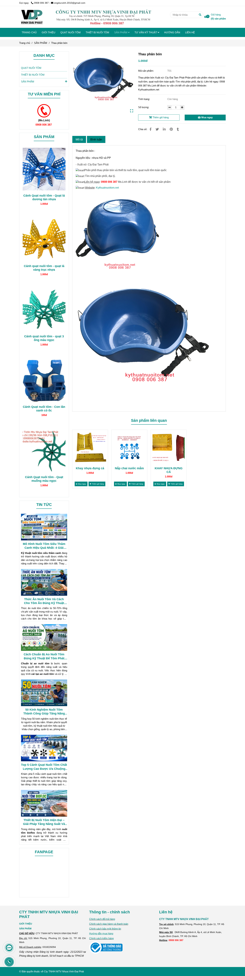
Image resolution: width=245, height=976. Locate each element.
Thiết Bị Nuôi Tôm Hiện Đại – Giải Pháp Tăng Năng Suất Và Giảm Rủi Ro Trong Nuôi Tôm (44, 822)
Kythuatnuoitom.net (107, 187)
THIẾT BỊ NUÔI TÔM (97, 32)
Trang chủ (24, 42)
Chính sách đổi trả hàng (102, 919)
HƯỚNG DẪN (172, 32)
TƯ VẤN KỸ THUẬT (146, 32)
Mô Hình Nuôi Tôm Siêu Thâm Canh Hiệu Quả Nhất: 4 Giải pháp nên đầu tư (44, 546)
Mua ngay (207, 117)
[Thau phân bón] (85, 17)
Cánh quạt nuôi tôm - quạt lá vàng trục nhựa (44, 267)
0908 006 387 (41, 3)
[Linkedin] (164, 129)
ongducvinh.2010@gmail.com (69, 3)
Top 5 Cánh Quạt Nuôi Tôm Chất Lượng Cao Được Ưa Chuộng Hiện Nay (44, 767)
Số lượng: (144, 107)
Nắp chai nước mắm (129, 468)
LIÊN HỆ (190, 32)
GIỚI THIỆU (48, 32)
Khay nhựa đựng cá (90, 468)
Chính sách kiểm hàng (101, 938)
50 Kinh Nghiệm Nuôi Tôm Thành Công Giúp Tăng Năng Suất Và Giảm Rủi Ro (44, 712)
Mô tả (79, 139)
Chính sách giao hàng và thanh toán (108, 923)
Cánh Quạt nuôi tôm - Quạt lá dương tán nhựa (44, 197)
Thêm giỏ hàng (160, 117)
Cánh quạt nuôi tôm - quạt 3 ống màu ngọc (44, 338)
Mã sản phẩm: (146, 70)
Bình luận (96, 139)
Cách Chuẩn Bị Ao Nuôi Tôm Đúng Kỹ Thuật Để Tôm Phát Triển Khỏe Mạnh (44, 656)
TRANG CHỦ (29, 32)
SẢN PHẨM (121, 32)
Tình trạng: (144, 99)
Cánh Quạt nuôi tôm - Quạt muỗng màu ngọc (44, 478)
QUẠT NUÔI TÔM (70, 32)
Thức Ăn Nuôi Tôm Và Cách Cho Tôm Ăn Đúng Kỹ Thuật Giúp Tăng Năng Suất (44, 601)
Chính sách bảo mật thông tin (105, 928)
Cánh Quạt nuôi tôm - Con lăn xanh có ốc (44, 408)
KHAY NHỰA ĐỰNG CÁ (168, 470)
